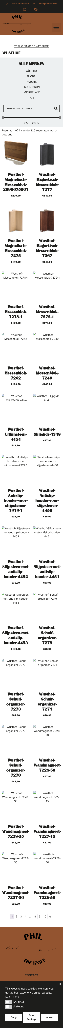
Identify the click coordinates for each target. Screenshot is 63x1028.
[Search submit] (56, 108)
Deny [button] (14, 1017)
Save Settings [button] (31, 1017)
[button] (56, 27)
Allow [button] (49, 1017)
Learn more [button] (12, 996)
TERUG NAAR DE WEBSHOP (31, 46)
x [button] (60, 983)
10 (44, 916)
